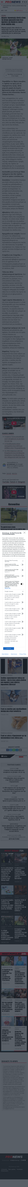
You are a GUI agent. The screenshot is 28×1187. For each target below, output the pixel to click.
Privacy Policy (22, 654)
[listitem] (14, 561)
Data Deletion (5, 654)
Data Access (14, 654)
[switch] (22, 564)
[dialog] (14, 593)
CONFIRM (8, 648)
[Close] (24, 533)
